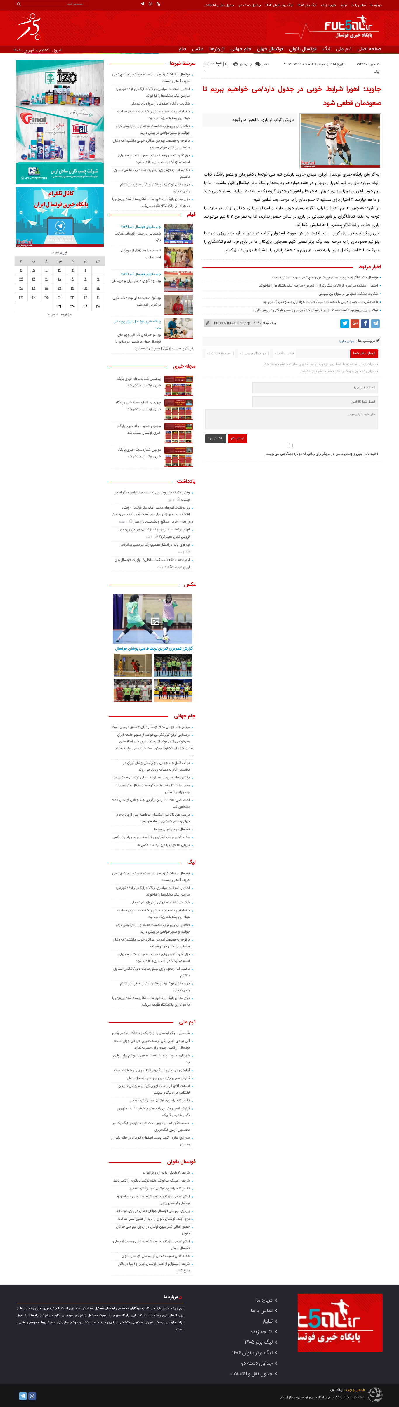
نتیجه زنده (328, 5)
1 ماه (149, 537)
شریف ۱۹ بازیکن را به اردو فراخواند (166, 1173)
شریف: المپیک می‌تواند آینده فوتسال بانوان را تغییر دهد (151, 1181)
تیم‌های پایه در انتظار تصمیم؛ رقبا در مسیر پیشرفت (155, 545)
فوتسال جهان (270, 49)
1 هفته (123, 522)
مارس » (53, 315)
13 (21, 279)
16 (72, 288)
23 (72, 297)
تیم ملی (343, 49)
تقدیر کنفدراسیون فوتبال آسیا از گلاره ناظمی (160, 1101)
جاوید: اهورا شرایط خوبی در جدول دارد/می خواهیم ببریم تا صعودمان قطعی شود (291, 96)
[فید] (158, 3)
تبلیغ (344, 5)
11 (46, 279)
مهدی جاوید (346, 341)
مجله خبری (184, 367)
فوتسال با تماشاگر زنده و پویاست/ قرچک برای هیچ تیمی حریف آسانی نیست (325, 277)
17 (59, 288)
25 (46, 297)
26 (34, 297)
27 (21, 297)
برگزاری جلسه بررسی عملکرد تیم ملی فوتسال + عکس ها (152, 777)
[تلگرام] (142, 3)
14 (98, 288)
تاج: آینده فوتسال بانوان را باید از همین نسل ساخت (154, 1219)
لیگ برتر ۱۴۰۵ (306, 5)
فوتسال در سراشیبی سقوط (171, 829)
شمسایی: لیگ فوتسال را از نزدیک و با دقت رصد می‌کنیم (151, 1033)
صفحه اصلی (369, 49)
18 (46, 288)
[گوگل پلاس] (355, 323)
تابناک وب (337, 1390)
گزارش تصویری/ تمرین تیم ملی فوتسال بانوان (158, 1078)
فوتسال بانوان (303, 49)
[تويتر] (344, 323)
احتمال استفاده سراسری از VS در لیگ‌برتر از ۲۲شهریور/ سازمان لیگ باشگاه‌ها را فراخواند (318, 286)
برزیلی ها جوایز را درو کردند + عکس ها (163, 845)
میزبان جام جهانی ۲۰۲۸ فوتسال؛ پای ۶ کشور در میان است (151, 727)
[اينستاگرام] (150, 3)
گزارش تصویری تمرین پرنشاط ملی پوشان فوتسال (154, 649)
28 (98, 306)
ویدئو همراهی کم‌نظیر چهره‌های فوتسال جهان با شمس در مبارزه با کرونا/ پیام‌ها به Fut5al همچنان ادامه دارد (154, 341)
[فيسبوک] (365, 323)
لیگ (326, 49)
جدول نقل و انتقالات (219, 5)
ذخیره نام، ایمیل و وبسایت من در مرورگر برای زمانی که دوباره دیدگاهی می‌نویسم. (321, 454)
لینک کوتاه (270, 323)
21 (98, 297)
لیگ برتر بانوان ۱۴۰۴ (279, 5)
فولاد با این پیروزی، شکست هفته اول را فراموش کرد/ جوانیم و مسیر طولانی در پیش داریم (315, 310)
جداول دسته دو (250, 5)
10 (59, 279)
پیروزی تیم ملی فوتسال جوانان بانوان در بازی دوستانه (153, 1211)
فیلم (182, 49)
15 (85, 288)
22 (85, 297)
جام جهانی (240, 49)
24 (59, 297)
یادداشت (186, 482)
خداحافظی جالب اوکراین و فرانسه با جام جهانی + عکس (151, 837)
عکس (198, 49)
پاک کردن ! (215, 438)
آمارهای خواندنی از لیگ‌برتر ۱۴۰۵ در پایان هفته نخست (152, 1070)
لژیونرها (217, 49)
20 (21, 288)
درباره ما (376, 5)
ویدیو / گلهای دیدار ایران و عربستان (136, 281)
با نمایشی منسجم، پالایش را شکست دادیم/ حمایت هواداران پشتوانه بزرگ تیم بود (320, 302)
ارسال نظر (237, 438)
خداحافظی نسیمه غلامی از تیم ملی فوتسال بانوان (156, 1256)
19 (33, 288)
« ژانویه (66, 315)
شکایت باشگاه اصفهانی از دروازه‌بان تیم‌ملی (348, 294)
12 (33, 279)
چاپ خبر (246, 64)
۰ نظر (265, 64)
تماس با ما (359, 5)
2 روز (172, 500)
